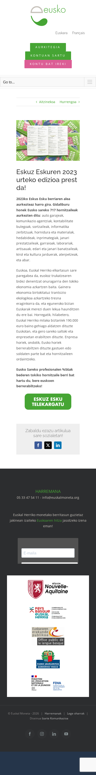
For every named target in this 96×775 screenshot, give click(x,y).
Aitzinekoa (47, 102)
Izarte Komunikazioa (55, 718)
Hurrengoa (68, 102)
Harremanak (53, 713)
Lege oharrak (75, 713)
